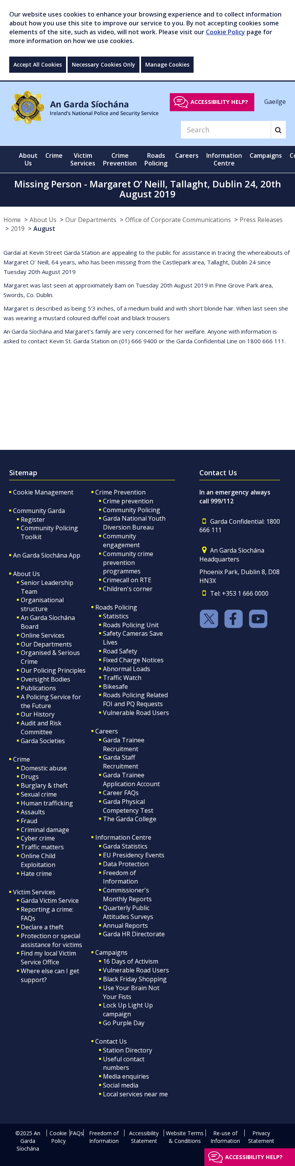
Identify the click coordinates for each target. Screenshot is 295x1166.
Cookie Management (43, 492)
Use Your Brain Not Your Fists (131, 992)
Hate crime (36, 873)
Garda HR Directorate (134, 934)
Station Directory (127, 1050)
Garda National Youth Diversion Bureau (134, 522)
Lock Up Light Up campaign (128, 1009)
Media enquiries (126, 1076)
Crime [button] (54, 155)
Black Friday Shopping (135, 979)
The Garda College (129, 819)
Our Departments (90, 219)
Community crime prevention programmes (128, 563)
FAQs (76, 1133)
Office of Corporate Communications (178, 219)
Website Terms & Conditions (185, 1136)
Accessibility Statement (144, 1136)
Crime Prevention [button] (120, 159)
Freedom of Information (120, 877)
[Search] (278, 130)
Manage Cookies (167, 64)
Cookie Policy (225, 32)
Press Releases (261, 219)
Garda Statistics (125, 846)
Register (33, 519)
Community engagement (121, 540)
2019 (18, 228)
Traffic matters (42, 847)
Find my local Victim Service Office (48, 957)
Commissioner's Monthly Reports (127, 894)
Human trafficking (47, 803)
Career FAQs (121, 792)
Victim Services (34, 892)
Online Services (43, 635)
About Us (43, 219)
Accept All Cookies (37, 64)
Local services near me (135, 1094)
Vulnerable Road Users (136, 712)
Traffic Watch (122, 677)
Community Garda (39, 510)
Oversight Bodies (45, 679)
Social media (120, 1085)
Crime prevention (128, 501)
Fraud (29, 821)
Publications (38, 688)
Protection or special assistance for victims (51, 940)
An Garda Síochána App (46, 555)
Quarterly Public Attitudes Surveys (128, 912)
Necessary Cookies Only (103, 64)
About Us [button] (28, 159)
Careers (106, 731)
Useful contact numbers (123, 1063)
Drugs (30, 776)
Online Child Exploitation (38, 860)
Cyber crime (38, 838)
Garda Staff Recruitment (120, 761)
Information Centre (123, 837)
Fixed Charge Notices (133, 660)
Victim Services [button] (82, 159)
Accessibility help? (219, 101)
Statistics (116, 616)
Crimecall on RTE (127, 580)
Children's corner (127, 589)
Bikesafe (115, 686)
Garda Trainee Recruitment (123, 744)
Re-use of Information (225, 1136)
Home (12, 219)
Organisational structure (42, 604)
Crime (21, 759)
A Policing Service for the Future (51, 701)
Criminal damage (45, 829)
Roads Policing (116, 607)
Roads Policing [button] (155, 159)
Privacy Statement (261, 1136)
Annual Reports (125, 925)
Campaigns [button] (266, 155)
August (44, 228)
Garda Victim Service (50, 900)
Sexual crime (39, 794)
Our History (38, 714)
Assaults (33, 812)
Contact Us (111, 1041)
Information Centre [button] (224, 159)
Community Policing (131, 510)
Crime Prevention (120, 492)
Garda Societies (43, 741)
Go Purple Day (123, 1023)
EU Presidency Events (133, 855)
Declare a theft (42, 927)
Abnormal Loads (126, 669)
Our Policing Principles (53, 670)
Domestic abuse (44, 768)
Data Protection (126, 864)
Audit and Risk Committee (41, 727)
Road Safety (120, 651)
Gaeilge (275, 101)
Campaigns (111, 952)
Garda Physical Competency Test (128, 806)
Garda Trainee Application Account (131, 779)
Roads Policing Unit (131, 625)
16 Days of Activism (130, 961)
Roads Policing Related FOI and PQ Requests (135, 699)
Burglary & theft (44, 785)
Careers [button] (187, 155)
